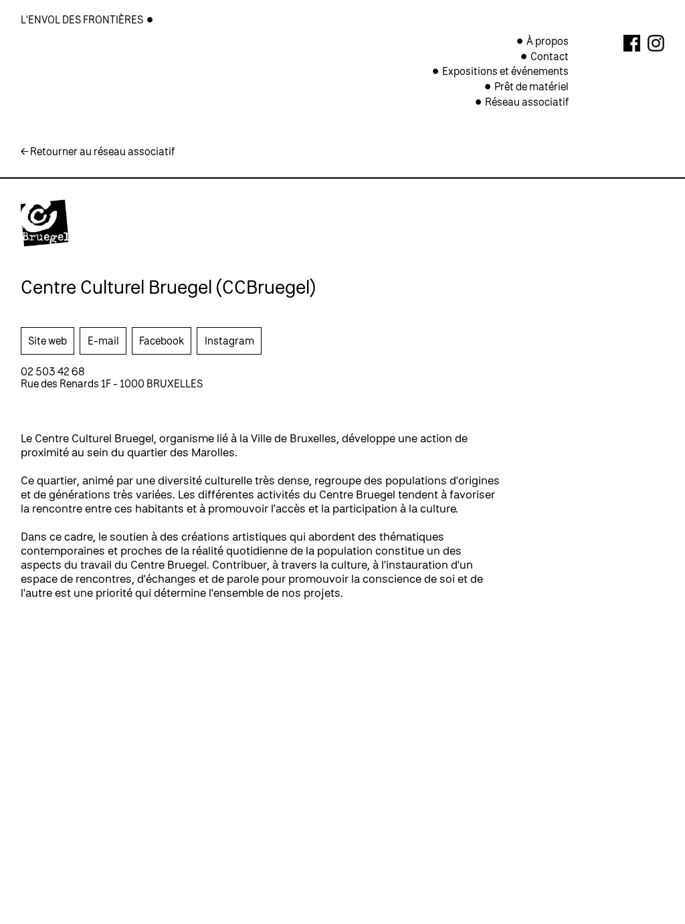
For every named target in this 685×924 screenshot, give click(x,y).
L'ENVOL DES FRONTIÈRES (83, 19)
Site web (47, 341)
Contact (549, 56)
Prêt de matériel (531, 86)
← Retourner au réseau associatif (98, 151)
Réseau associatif (527, 102)
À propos (547, 41)
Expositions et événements (505, 71)
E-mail (103, 341)
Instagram (229, 341)
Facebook (161, 341)
